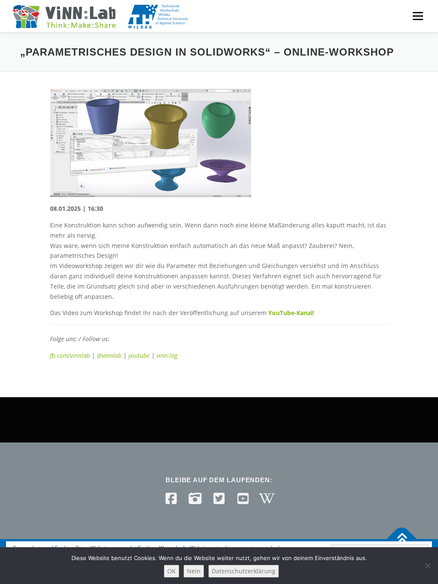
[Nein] (427, 565)
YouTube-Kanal (290, 313)
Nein (194, 571)
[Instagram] (195, 498)
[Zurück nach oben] (402, 539)
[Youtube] (243, 498)
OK (171, 571)
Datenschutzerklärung (243, 571)
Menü (417, 16)
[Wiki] (266, 498)
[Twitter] (219, 498)
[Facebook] (171, 498)
